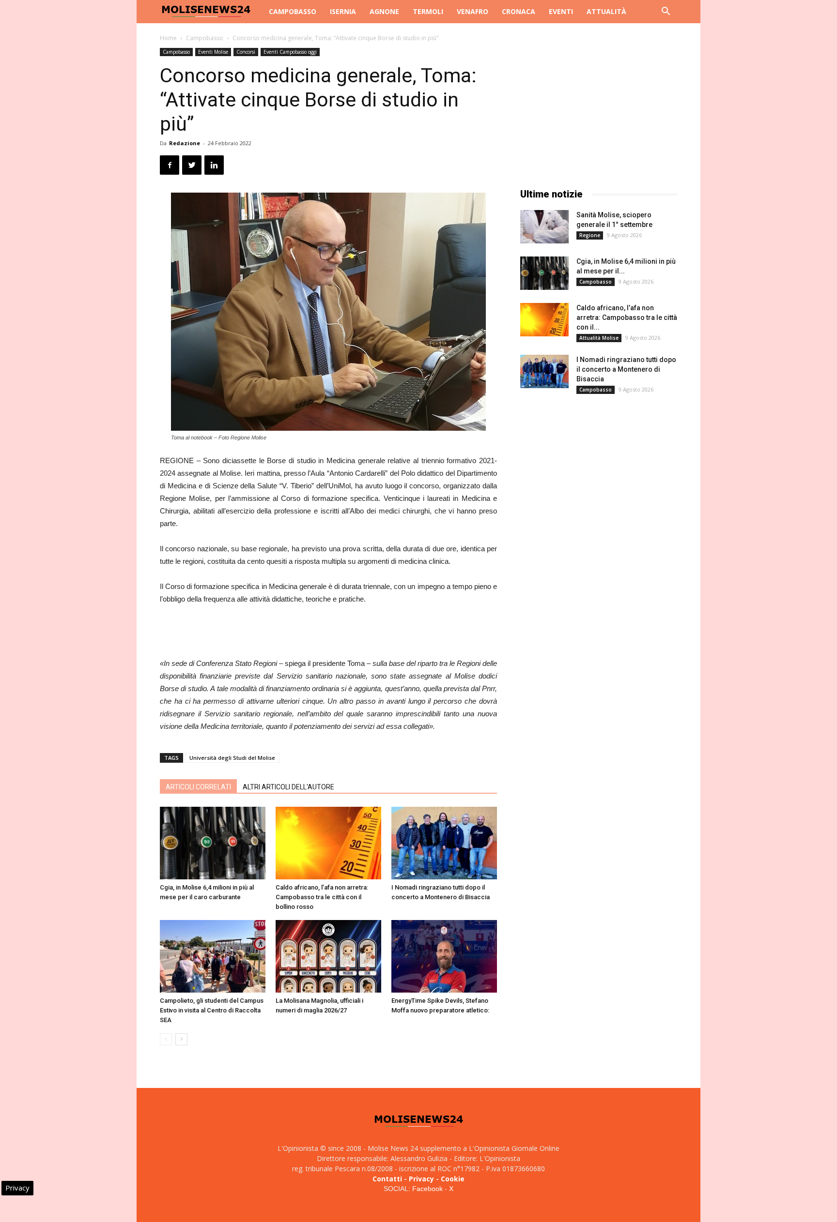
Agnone (384, 11)
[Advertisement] (328, 632)
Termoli (428, 11)
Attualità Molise (599, 337)
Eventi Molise (213, 51)
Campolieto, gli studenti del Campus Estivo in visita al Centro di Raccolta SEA (212, 1010)
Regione (589, 235)
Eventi (561, 11)
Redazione (184, 143)
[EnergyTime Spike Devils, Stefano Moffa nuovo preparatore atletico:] (444, 956)
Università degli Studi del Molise (232, 757)
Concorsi (245, 51)
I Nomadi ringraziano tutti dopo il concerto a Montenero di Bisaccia (626, 369)
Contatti (387, 1178)
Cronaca (518, 11)
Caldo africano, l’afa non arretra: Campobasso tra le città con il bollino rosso (322, 897)
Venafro (472, 11)
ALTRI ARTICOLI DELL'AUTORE (288, 787)
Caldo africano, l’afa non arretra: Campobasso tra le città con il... (626, 317)
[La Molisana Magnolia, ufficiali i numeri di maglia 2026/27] (328, 956)
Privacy (421, 1178)
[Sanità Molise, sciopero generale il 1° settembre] (544, 226)
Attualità (606, 11)
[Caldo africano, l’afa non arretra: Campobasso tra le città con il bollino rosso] (328, 843)
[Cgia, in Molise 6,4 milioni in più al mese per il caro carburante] (212, 843)
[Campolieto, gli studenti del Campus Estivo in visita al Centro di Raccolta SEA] (212, 956)
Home (168, 38)
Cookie (453, 1178)
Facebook (427, 1188)
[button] (665, 12)
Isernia (343, 11)
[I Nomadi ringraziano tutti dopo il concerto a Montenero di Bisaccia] (444, 843)
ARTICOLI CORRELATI (198, 787)
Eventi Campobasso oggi (290, 51)
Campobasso (292, 11)
